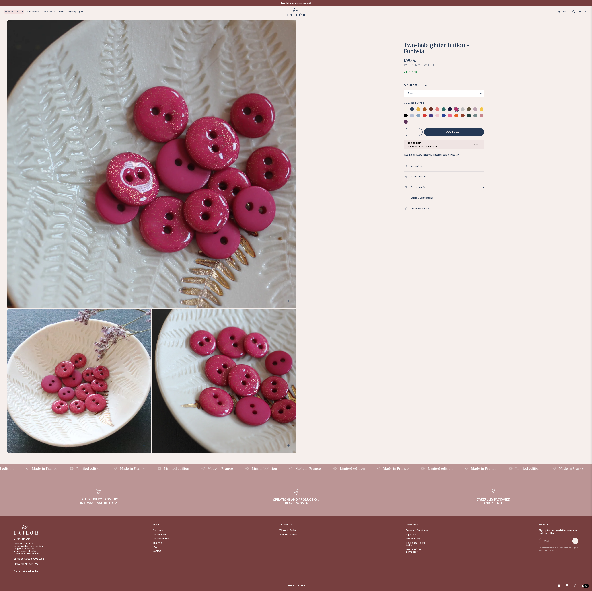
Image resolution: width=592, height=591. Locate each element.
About (61, 12)
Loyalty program (75, 12)
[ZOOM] (289, 301)
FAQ (155, 547)
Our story (158, 530)
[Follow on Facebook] (559, 585)
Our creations (160, 535)
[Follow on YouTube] (583, 585)
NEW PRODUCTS (14, 12)
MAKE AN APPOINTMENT (28, 564)
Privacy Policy (413, 539)
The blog (157, 543)
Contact (157, 551)
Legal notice (412, 535)
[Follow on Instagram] (567, 585)
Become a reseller (288, 535)
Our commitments (162, 539)
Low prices (49, 12)
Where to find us (288, 530)
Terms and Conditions (417, 530)
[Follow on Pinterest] (575, 585)
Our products (34, 12)
